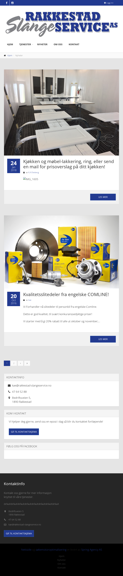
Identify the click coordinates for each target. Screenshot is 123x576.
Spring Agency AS (91, 549)
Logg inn (109, 2)
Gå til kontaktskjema (24, 431)
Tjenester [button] (25, 44)
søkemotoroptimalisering (51, 549)
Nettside (26, 549)
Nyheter (42, 44)
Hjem (10, 44)
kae (29, 300)
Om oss (58, 44)
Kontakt (74, 44)
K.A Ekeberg (33, 172)
